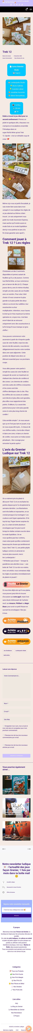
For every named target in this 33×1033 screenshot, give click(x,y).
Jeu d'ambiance (8, 650)
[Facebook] (16, 4)
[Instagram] (19, 4)
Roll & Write (7, 655)
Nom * (6, 703)
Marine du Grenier (7, 56)
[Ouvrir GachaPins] (29, 1028)
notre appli (17, 597)
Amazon (12, 603)
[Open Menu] (31, 9)
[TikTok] (22, 4)
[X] (14, 4)
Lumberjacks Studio (20, 650)
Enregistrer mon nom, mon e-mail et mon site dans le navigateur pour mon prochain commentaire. (15, 728)
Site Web (7, 719)
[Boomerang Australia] (16, 785)
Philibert (19, 603)
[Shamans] (16, 831)
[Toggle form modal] (11, 5)
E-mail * (6, 711)
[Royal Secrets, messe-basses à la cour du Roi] (16, 808)
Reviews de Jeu (20, 58)
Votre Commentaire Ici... (11, 676)
